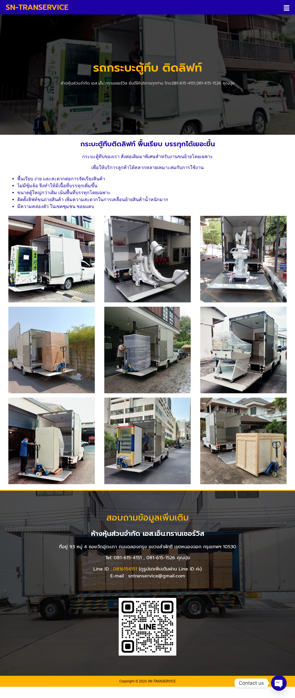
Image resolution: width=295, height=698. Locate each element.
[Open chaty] (279, 683)
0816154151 (125, 569)
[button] (287, 8)
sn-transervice (37, 7)
